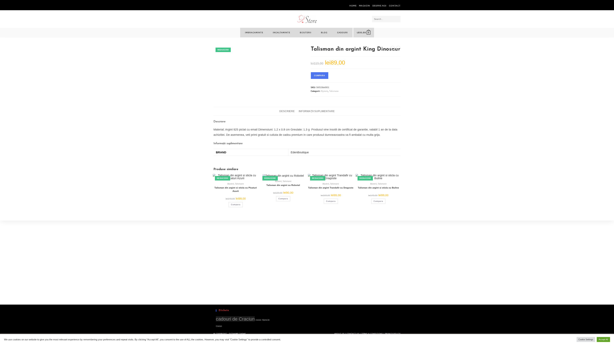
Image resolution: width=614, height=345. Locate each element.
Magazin (364, 5)
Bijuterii (324, 91)
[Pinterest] (218, 5)
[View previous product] (392, 48)
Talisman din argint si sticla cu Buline (378, 187)
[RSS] (225, 5)
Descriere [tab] (287, 111)
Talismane (333, 91)
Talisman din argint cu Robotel (283, 185)
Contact (395, 5)
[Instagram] (222, 5)
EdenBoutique (300, 152)
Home (352, 5)
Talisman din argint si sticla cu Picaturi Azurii (235, 189)
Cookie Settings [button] (586, 339)
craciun (258, 320)
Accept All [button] (603, 339)
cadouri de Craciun (235, 319)
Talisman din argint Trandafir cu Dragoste (330, 187)
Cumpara (319, 75)
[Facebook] (214, 5)
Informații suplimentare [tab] (317, 111)
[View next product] (398, 48)
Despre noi (379, 5)
